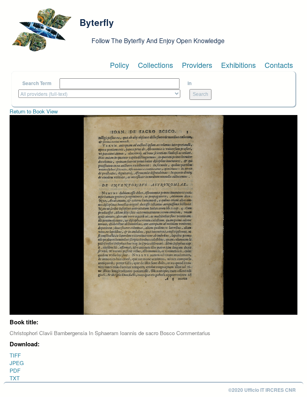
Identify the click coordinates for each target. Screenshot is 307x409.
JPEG (17, 363)
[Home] (42, 30)
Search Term (37, 83)
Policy (119, 65)
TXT (15, 378)
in (189, 83)
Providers (197, 65)
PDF (15, 370)
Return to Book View (34, 111)
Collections (155, 65)
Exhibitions (238, 65)
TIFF (15, 355)
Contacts (279, 65)
